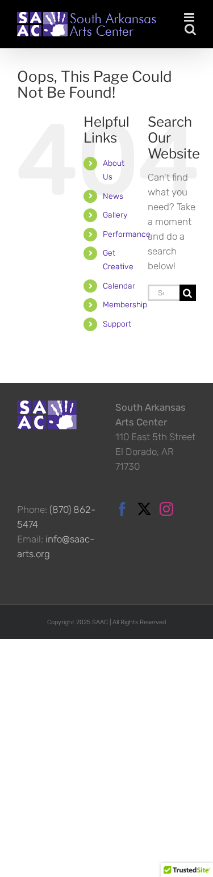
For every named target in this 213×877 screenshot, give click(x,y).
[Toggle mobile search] (190, 29)
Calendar (119, 286)
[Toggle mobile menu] (190, 17)
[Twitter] (144, 509)
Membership (125, 305)
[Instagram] (166, 509)
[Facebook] (122, 509)
